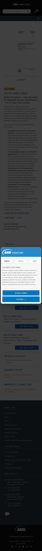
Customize (20, 299)
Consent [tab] (7, 261)
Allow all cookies (21, 293)
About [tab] (35, 261)
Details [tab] (20, 261)
